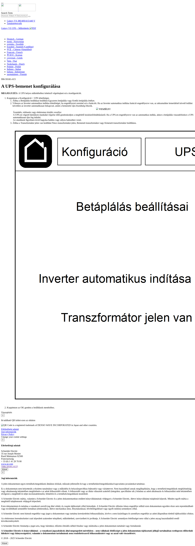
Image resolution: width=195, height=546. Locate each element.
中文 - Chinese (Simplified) (19, 49)
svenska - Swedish (15, 44)
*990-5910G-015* (9, 466)
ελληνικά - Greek (15, 58)
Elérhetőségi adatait (10, 429)
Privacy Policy (7, 434)
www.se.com (7, 464)
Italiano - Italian (14, 69)
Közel (4, 469)
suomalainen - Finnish (17, 74)
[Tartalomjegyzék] (2, 31)
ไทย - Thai (12, 61)
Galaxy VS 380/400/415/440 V (21, 21)
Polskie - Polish (14, 66)
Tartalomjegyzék (14, 23)
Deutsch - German (15, 39)
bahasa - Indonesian (16, 72)
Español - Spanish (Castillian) (20, 47)
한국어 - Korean (14, 55)
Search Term (7, 13)
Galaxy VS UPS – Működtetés (15, 28)
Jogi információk (8, 432)
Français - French (15, 52)
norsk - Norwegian (15, 41)
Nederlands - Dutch (16, 64)
